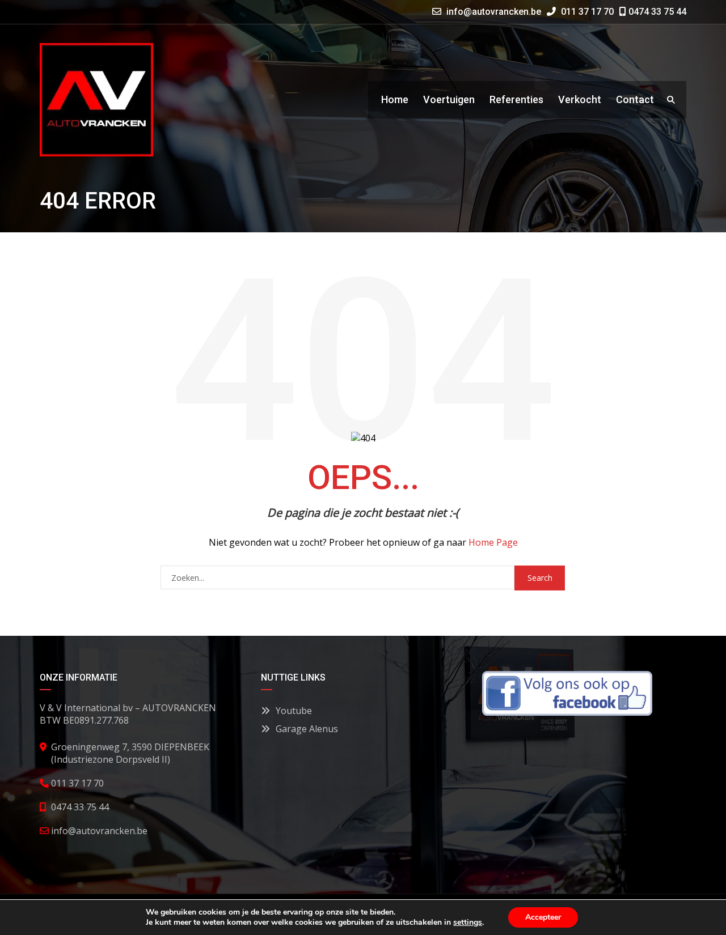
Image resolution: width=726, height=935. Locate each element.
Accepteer (543, 917)
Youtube (294, 710)
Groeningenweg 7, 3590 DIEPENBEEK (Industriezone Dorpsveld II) (130, 753)
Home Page (493, 542)
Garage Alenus (307, 728)
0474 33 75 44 (656, 11)
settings (467, 922)
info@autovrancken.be (493, 11)
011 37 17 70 (586, 11)
